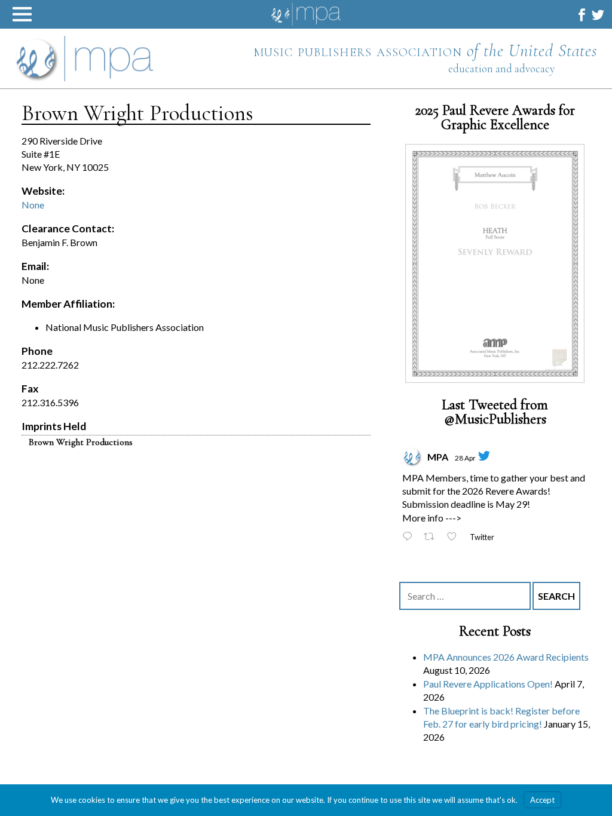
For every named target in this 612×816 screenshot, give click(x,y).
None (33, 204)
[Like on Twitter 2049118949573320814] (455, 537)
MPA (437, 456)
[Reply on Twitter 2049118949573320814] (410, 537)
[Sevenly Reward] (495, 263)
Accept (542, 800)
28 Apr (465, 457)
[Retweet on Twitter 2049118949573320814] (432, 537)
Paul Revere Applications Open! (488, 683)
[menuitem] (581, 14)
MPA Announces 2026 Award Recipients (506, 656)
